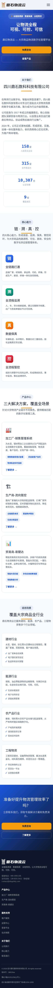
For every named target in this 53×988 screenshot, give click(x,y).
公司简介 (5, 946)
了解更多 (26, 835)
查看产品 (26, 59)
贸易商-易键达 (8, 904)
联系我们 (5, 956)
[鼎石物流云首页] (14, 5)
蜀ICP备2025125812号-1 (11, 977)
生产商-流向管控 (9, 900)
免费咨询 (26, 50)
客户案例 (5, 918)
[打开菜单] (48, 5)
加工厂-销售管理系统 (10, 895)
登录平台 (5, 928)
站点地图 (5, 933)
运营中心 (5, 923)
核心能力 (5, 951)
